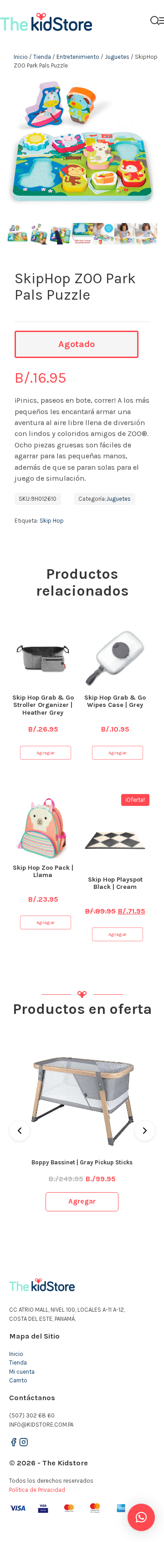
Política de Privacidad (37, 1489)
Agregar (45, 753)
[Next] (144, 1130)
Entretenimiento (77, 56)
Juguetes (117, 56)
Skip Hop (52, 520)
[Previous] (19, 1130)
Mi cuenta (22, 1371)
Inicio (21, 56)
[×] (141, 1517)
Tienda (42, 56)
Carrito (18, 1380)
